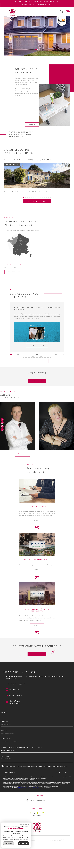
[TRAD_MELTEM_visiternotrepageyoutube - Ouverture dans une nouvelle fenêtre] (2, 429)
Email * (5, 730)
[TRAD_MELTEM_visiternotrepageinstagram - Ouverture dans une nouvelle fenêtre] (2, 426)
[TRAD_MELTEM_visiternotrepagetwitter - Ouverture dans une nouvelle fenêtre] (2, 422)
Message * (6, 756)
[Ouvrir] (61, 11)
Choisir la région (12, 265)
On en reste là (23, 824)
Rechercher (14, 272)
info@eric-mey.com (15, 695)
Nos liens (66, 839)
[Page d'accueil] (12, 12)
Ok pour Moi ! (23, 843)
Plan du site (52, 839)
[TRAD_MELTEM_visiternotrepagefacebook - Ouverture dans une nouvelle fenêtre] (2, 419)
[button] (33, 49)
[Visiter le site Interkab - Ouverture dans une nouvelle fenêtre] (37, 814)
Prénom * (5, 721)
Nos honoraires (45, 839)
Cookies (59, 840)
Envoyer (63, 772)
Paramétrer (8, 843)
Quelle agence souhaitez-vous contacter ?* (21, 747)
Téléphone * (7, 738)
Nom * (4, 713)
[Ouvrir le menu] (68, 11)
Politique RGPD (53, 840)
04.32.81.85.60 (14, 690)
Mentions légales (59, 839)
